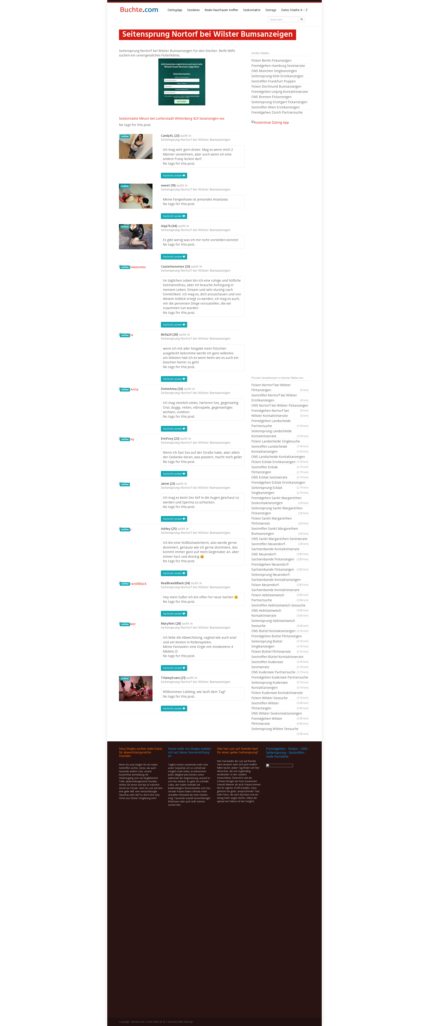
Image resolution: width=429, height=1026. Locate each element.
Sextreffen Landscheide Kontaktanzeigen (279, 449)
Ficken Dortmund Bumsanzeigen (276, 86)
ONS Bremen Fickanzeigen (271, 96)
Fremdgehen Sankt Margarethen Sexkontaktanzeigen (279, 500)
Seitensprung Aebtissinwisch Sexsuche (279, 623)
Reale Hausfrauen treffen (221, 10)
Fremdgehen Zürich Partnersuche (277, 112)
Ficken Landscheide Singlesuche (279, 441)
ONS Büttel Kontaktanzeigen (279, 631)
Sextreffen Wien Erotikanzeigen (275, 107)
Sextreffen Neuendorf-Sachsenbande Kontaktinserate (279, 547)
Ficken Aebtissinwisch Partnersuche (279, 597)
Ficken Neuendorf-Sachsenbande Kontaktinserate (279, 588)
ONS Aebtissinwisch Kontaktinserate (279, 613)
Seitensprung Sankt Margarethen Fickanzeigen (279, 510)
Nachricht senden (173, 175)
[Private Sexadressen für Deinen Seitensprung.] (139, 10)
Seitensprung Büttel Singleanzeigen (279, 644)
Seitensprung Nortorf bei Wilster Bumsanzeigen (195, 140)
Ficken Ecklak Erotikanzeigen (279, 462)
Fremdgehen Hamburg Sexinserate (278, 65)
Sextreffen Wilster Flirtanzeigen (279, 705)
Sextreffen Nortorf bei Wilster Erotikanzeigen (279, 397)
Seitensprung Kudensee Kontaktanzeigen (279, 685)
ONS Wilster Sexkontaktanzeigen (279, 713)
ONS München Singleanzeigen (274, 71)
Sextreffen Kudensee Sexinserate (279, 664)
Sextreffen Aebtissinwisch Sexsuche (279, 605)
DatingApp (175, 10)
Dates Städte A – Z (294, 10)
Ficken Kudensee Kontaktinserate (279, 692)
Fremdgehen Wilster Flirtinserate (279, 721)
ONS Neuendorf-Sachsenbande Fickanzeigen (279, 556)
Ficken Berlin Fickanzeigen (271, 60)
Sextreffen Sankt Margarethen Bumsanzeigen (279, 531)
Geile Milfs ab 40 (156, 1021)
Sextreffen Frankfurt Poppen (273, 81)
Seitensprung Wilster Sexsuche (279, 728)
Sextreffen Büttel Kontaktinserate (279, 656)
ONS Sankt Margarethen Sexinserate (279, 538)
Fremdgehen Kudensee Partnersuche (279, 677)
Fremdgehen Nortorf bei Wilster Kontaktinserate (279, 413)
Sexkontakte (251, 10)
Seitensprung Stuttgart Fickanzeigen (279, 102)
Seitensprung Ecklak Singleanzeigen (279, 490)
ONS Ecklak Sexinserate (279, 477)
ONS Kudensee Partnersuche (279, 672)
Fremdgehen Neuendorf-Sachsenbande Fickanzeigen (279, 567)
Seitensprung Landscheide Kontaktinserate (279, 433)
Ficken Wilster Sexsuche (279, 698)
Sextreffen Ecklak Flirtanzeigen (279, 469)
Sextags (270, 10)
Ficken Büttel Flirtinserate (279, 651)
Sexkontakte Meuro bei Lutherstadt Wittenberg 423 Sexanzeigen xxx (171, 118)
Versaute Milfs (175, 1021)
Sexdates (193, 10)
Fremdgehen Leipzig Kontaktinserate (279, 91)
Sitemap (188, 1021)
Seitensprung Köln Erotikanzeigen (277, 76)
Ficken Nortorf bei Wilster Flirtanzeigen (279, 387)
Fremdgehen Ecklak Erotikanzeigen (279, 482)
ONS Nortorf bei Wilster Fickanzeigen (279, 405)
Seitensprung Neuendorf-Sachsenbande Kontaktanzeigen (279, 577)
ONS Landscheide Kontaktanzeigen (279, 456)
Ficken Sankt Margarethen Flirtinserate (279, 521)
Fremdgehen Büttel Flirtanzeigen (279, 636)
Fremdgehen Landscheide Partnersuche (279, 423)
